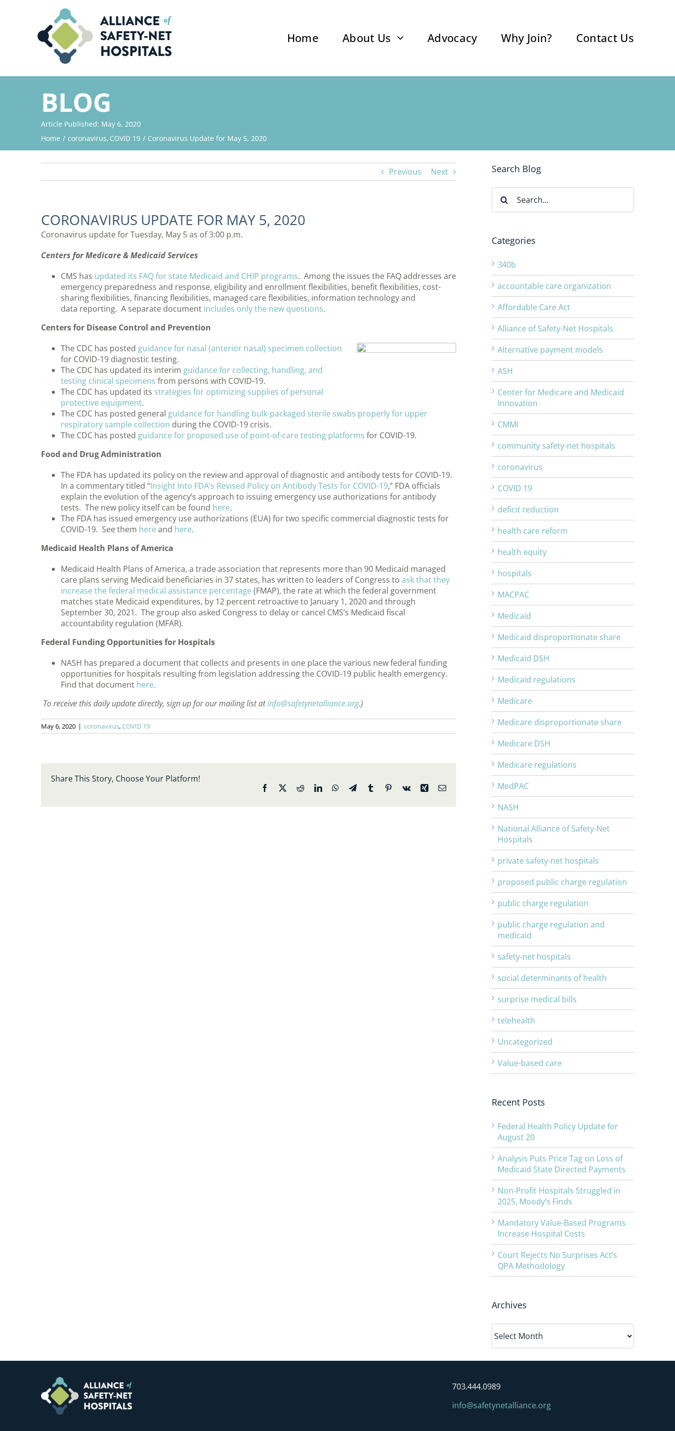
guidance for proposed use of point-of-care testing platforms (251, 435)
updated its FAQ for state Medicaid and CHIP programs (196, 276)
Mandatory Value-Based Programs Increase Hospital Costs (562, 1228)
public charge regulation (543, 903)
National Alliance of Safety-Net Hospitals (554, 834)
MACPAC (513, 594)
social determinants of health (552, 977)
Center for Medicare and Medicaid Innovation (561, 398)
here (221, 507)
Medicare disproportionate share (560, 722)
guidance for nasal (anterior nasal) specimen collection (240, 348)
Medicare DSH (524, 743)
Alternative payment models (550, 349)
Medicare (515, 700)
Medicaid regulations (537, 679)
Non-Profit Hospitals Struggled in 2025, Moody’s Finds (559, 1196)
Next (439, 171)
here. (146, 684)
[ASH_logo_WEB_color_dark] (104, 12)
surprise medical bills (537, 999)
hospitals (515, 573)
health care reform (533, 530)
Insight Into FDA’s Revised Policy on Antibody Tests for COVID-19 (269, 485)
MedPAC (513, 786)
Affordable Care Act (534, 307)
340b (507, 264)
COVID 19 (136, 726)
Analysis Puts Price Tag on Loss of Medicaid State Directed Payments (562, 1164)
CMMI (508, 424)
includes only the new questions (263, 308)
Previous (405, 171)
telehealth (516, 1020)
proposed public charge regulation (562, 882)
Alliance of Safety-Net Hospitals (555, 328)
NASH (508, 807)
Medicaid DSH (523, 658)
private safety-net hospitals (548, 860)
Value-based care (530, 1063)
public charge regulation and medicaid (551, 930)
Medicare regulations (537, 764)
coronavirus (101, 726)
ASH (505, 371)
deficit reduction (528, 509)
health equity (522, 552)
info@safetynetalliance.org (313, 703)
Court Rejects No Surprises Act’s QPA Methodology (557, 1260)
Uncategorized (525, 1041)
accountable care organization (554, 285)
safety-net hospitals (534, 956)
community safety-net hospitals (556, 445)
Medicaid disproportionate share (559, 637)
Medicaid (514, 615)
